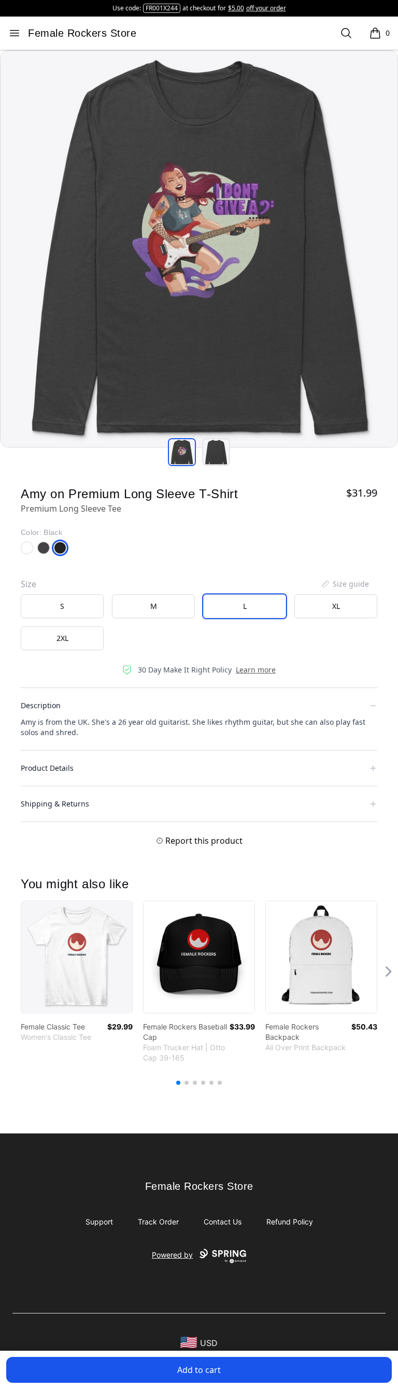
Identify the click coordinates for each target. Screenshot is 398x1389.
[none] (344, 584)
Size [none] (28, 584)
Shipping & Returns (55, 804)
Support (99, 1221)
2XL (62, 638)
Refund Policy (289, 1221)
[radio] (62, 606)
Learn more (256, 670)
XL (336, 606)
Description (41, 705)
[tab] (182, 452)
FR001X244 (162, 8)
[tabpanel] (199, 248)
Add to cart (199, 1370)
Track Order (158, 1221)
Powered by (172, 1254)
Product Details (47, 768)
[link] (76, 957)
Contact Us (222, 1221)
